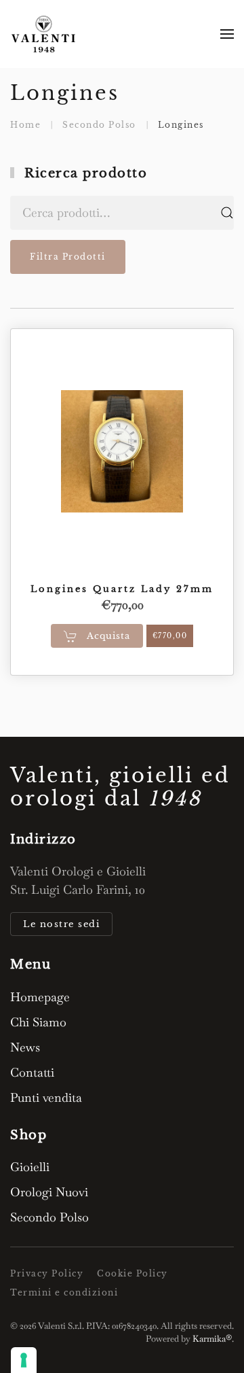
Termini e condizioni (64, 1292)
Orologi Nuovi (49, 1192)
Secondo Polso (49, 1217)
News (25, 1047)
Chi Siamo (38, 1022)
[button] (227, 34)
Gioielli (29, 1167)
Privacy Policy (46, 1273)
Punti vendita (46, 1097)
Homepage (40, 997)
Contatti (32, 1072)
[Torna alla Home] (44, 34)
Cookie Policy (132, 1273)
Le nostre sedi (61, 924)
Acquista (107, 636)
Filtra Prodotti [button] (68, 256)
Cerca (227, 213)
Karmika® (212, 1338)
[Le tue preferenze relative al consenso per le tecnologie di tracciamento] (24, 1360)
